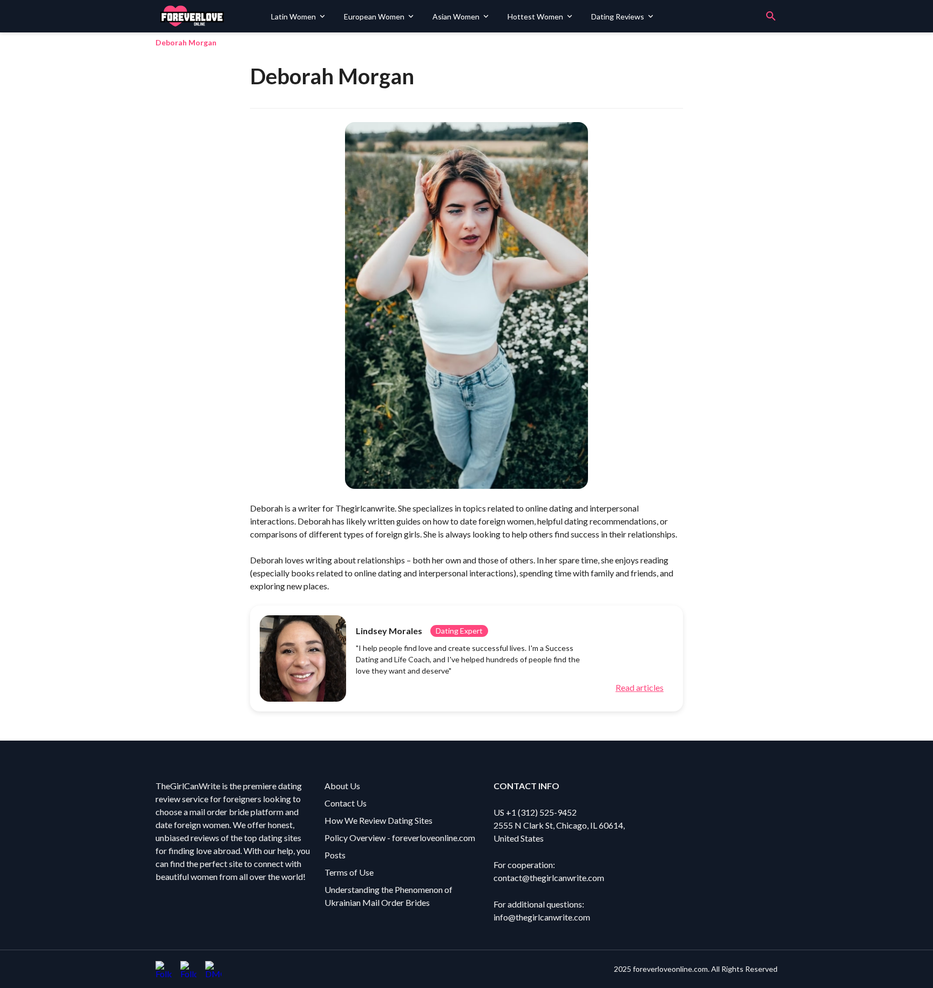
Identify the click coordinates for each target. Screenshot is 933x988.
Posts (335, 855)
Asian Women (455, 16)
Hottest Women (535, 16)
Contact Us (345, 803)
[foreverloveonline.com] (209, 16)
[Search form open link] (771, 16)
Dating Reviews (617, 16)
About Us (342, 786)
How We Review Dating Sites (378, 820)
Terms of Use (349, 872)
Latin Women (293, 16)
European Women (374, 16)
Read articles (640, 687)
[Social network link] (164, 969)
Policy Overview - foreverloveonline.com (399, 837)
